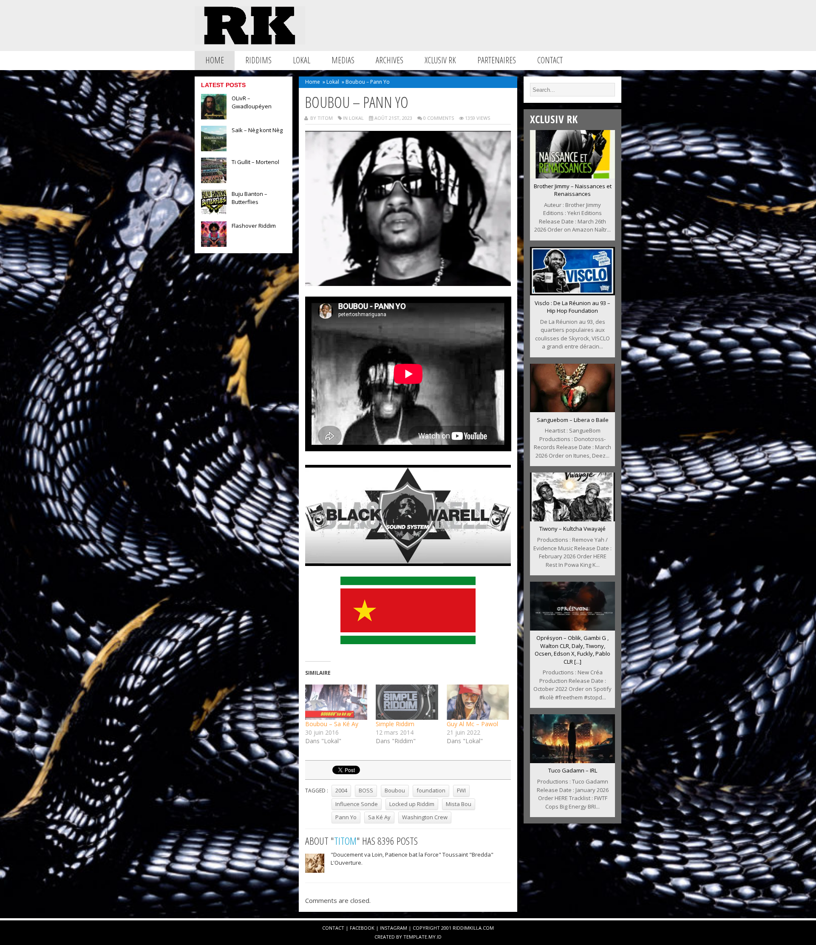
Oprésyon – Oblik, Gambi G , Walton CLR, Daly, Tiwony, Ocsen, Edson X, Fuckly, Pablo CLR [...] (572, 649)
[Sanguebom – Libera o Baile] (572, 409)
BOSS (366, 790)
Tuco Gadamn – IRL (572, 770)
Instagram (393, 928)
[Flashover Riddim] (214, 244)
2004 (341, 790)
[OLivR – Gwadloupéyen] (214, 117)
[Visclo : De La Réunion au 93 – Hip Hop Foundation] (572, 293)
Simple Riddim (395, 724)
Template (415, 937)
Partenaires (496, 60)
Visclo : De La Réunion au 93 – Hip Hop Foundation (572, 307)
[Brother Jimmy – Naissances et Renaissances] (572, 176)
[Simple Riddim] (407, 702)
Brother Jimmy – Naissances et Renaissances (573, 190)
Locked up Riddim (411, 804)
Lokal (301, 60)
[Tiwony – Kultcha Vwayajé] (572, 519)
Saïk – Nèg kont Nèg (257, 130)
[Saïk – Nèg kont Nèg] (214, 148)
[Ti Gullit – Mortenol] (214, 180)
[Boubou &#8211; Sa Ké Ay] (336, 702)
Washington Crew (425, 817)
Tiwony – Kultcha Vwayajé (572, 528)
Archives (389, 60)
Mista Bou (458, 804)
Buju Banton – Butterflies (249, 198)
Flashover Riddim (254, 225)
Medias (343, 60)
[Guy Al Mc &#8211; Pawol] (478, 702)
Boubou (395, 790)
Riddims (258, 60)
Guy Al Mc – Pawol (472, 724)
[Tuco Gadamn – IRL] (572, 760)
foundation (430, 790)
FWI (461, 790)
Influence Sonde (356, 804)
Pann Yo (346, 817)
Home (214, 60)
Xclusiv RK (440, 60)
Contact (550, 60)
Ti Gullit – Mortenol (255, 162)
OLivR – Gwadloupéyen (252, 102)
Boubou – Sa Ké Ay (331, 724)
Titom (345, 841)
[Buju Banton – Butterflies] (214, 212)
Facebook (362, 928)
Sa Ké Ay (379, 817)
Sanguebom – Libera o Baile (573, 420)
